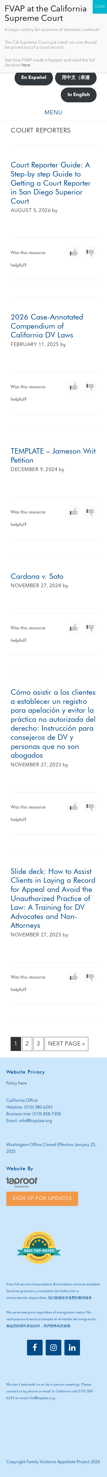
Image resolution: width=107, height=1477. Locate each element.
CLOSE (100, 6)
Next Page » (66, 1046)
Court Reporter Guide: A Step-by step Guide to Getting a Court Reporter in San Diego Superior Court (51, 182)
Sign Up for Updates (42, 1198)
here (26, 65)
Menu (53, 113)
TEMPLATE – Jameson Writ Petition (53, 455)
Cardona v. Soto (37, 576)
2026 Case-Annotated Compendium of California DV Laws (47, 325)
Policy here (16, 1083)
